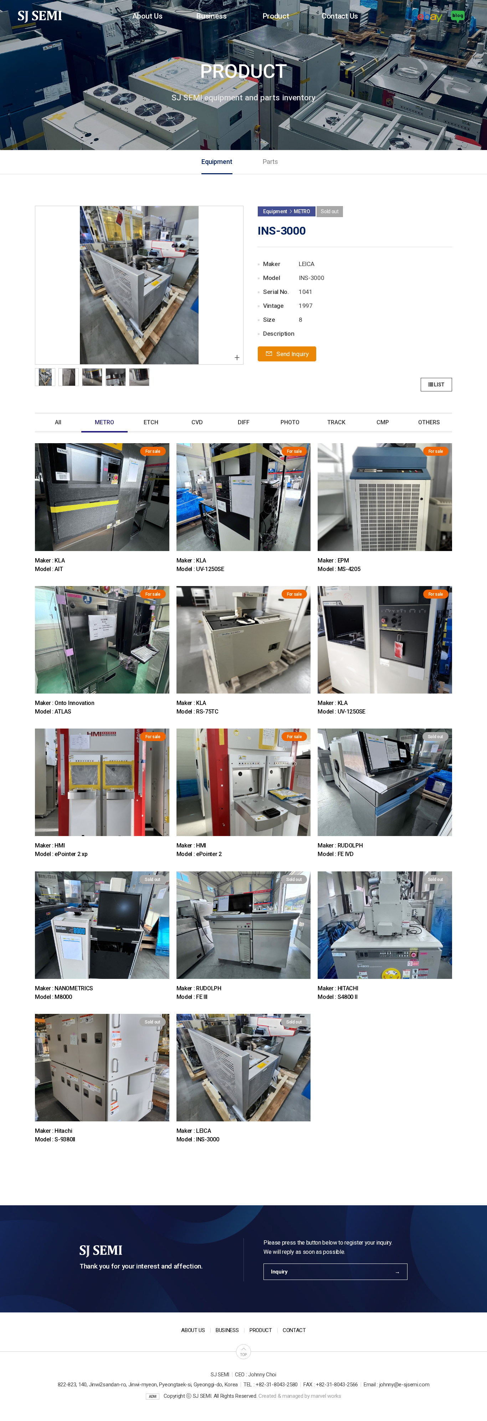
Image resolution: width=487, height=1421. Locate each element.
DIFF (244, 422)
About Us (147, 15)
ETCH (151, 422)
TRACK (336, 422)
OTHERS (429, 422)
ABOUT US (193, 1330)
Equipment (216, 161)
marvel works (326, 1396)
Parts (270, 161)
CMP (382, 422)
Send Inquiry (292, 353)
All (58, 422)
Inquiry (279, 1272)
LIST (439, 384)
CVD (197, 422)
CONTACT (294, 1330)
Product (275, 15)
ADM (152, 1397)
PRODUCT (261, 1330)
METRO (104, 422)
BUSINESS (227, 1330)
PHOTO (290, 422)
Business (211, 15)
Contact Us (340, 15)
